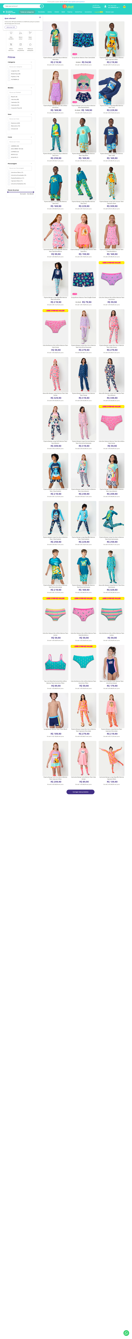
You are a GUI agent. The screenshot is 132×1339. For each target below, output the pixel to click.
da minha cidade (10, 12)
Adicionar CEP (11, 27)
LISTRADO (15, 151)
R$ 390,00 (30, 194)
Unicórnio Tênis (17, 172)
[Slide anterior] (47, 1)
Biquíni (14, 96)
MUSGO (14, 154)
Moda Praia (15, 74)
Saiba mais (76, 1)
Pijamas (15, 76)
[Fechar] (40, 17)
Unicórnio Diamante (18, 184)
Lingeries (15, 71)
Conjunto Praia (16, 108)
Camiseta (15, 102)
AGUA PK (14, 157)
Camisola (15, 105)
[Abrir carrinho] (124, 6)
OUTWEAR (15, 79)
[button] (21, 62)
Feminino (15, 123)
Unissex (14, 129)
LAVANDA (15, 146)
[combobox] (23, 6)
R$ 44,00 (23, 194)
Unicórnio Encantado (18, 175)
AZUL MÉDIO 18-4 (17, 149)
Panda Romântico (17, 178)
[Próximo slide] (84, 1)
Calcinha (15, 99)
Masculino (15, 126)
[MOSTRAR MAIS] (80, 792)
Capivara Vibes (17, 181)
